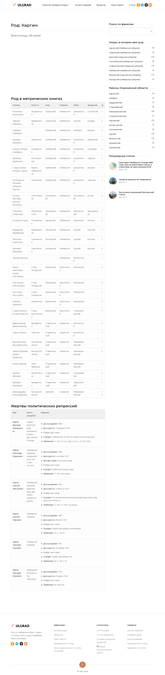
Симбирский (50, 130)
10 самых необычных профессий (106, 640)
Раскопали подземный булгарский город (136, 193)
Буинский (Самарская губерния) (131, 57)
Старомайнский (131, 107)
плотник (91, 220)
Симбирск (77, 130)
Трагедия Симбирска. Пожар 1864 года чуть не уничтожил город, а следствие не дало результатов (136, 164)
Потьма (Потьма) (20, 220)
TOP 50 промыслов (105, 635)
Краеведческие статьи (64, 643)
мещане (91, 130)
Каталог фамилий (83, 5)
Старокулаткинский (131, 116)
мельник (91, 167)
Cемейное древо (134, 635)
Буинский (49, 392)
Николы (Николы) (20, 258)
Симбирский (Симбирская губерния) (131, 70)
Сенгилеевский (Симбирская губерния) (131, 61)
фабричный (93, 139)
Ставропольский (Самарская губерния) (131, 66)
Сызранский (50, 111)
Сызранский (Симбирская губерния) (131, 52)
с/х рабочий (93, 111)
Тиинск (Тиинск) (19, 332)
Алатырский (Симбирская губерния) (131, 79)
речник (91, 195)
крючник (91, 248)
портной (91, 230)
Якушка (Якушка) (20, 363)
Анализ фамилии (134, 639)
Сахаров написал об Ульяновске (135, 179)
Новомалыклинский (131, 111)
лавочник (92, 180)
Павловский (78, 267)
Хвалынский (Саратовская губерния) (131, 75)
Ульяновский (131, 147)
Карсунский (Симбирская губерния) (131, 48)
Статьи (132, 5)
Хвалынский (50, 267)
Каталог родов (60, 630)
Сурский (76, 121)
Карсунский (50, 220)
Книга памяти (117, 5)
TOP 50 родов (103, 630)
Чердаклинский (131, 102)
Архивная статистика (136, 648)
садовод (91, 158)
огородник (92, 149)
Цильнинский (131, 143)
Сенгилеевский (131, 129)
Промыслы (101, 5)
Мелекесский (131, 138)
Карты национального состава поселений (67, 649)
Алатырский (50, 230)
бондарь (91, 121)
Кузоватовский (131, 125)
